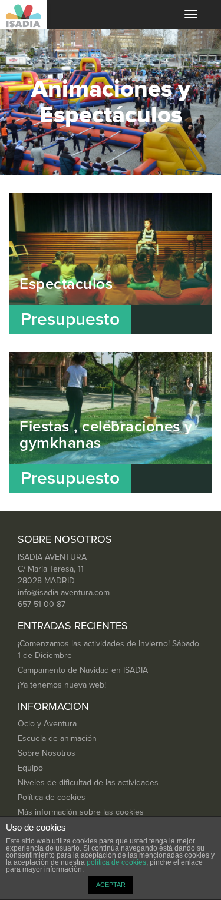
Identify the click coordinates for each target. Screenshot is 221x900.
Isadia (23, 14)
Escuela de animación (57, 739)
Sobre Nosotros (46, 753)
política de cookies (116, 862)
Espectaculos (66, 284)
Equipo (30, 768)
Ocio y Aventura (47, 724)
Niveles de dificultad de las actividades (88, 783)
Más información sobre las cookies (81, 812)
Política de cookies (51, 797)
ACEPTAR (111, 884)
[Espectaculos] (110, 263)
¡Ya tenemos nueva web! (62, 685)
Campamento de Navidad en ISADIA (83, 670)
